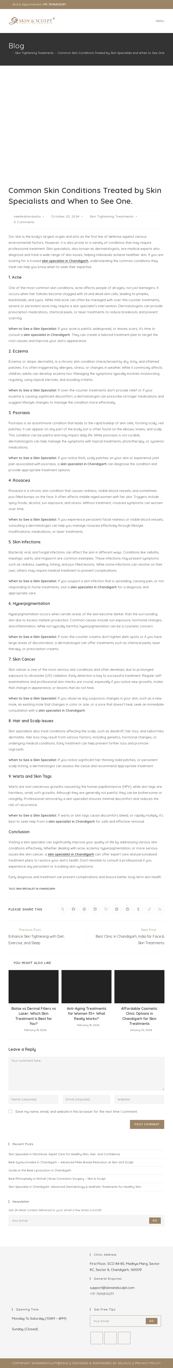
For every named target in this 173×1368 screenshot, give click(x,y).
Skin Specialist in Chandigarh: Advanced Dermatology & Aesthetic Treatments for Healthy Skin (75, 1186)
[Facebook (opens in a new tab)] (147, 4)
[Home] (10, 53)
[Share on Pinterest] (84, 909)
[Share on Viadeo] (149, 909)
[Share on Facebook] (73, 909)
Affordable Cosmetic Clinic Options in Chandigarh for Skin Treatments (139, 1016)
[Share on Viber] (105, 909)
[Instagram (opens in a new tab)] (152, 4)
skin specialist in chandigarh (35, 888)
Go (155, 1220)
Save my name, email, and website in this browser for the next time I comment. (76, 1111)
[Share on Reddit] (127, 909)
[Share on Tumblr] (138, 909)
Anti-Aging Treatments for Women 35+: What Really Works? (86, 1013)
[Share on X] (62, 909)
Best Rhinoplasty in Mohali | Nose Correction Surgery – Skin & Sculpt (57, 1178)
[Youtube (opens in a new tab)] (158, 4)
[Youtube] (124, 1338)
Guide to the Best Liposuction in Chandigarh (40, 1170)
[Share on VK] (116, 909)
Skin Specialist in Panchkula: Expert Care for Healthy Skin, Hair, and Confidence (64, 1154)
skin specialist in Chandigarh (65, 261)
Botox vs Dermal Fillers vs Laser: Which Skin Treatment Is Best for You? (33, 1016)
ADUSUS (124, 1363)
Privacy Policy (148, 1363)
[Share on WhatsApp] (159, 909)
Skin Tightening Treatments (112, 216)
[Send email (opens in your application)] (162, 4)
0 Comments (24, 222)
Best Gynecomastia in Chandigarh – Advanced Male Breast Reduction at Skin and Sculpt (71, 1162)
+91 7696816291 (102, 1294)
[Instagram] (110, 1338)
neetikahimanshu (27, 216)
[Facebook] (97, 1338)
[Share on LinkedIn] (95, 909)
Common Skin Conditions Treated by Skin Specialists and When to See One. (111, 53)
